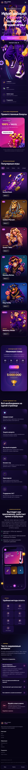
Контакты (3, 752)
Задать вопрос (4, 754)
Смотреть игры (14, 42)
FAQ (2, 744)
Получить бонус (7, 132)
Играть (6, 195)
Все (3, 168)
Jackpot (24, 168)
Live (18, 168)
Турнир (2, 737)
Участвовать (14, 367)
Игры (2, 733)
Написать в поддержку (8, 659)
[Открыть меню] (25, 2)
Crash (7, 168)
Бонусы (2, 735)
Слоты (13, 168)
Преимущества (4, 743)
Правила (2, 746)
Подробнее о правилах (8, 710)
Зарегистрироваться (14, 38)
